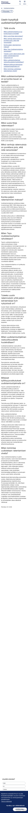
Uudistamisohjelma (9, 8)
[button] (14, 783)
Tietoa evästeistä (6, 801)
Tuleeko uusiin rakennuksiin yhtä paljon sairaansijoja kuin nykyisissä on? (14, 55)
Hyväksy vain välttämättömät (15, 805)
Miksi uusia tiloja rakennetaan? (13, 36)
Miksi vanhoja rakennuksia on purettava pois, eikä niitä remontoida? (13, 40)
